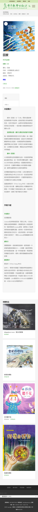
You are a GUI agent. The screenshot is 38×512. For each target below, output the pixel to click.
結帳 (29, 1)
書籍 (20, 14)
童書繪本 (24, 14)
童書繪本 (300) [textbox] (18, 496)
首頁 (11, 14)
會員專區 (19, 1)
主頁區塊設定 (12, 1)
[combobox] (19, 496)
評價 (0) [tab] (11, 104)
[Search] (28, 6)
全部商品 (5, 12)
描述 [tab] (11, 98)
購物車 (24, 1)
